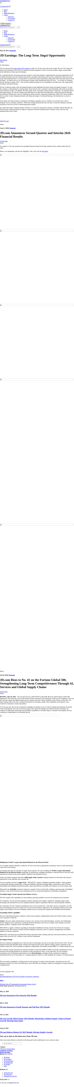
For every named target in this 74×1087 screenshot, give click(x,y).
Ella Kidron (3, 60)
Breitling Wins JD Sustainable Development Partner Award (18, 984)
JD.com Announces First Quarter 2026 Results (18, 995)
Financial (13, 50)
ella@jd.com (4, 121)
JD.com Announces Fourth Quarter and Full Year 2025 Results (25, 1007)
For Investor (11, 18)
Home (6, 10)
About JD (11, 17)
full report (45, 151)
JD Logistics (7, 1059)
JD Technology (8, 1061)
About (6, 15)
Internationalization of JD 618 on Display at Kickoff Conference (19, 976)
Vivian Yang (4, 141)
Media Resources (9, 13)
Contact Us (11, 20)
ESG (5, 1066)
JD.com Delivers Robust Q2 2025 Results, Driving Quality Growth (26, 1032)
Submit (3, 1047)
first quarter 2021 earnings (22, 68)
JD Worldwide (8, 1062)
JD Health (7, 1064)
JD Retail (7, 1057)
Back (1, 980)
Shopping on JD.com (10, 1076)
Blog (5, 11)
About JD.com (8, 1073)
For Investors (8, 1074)
